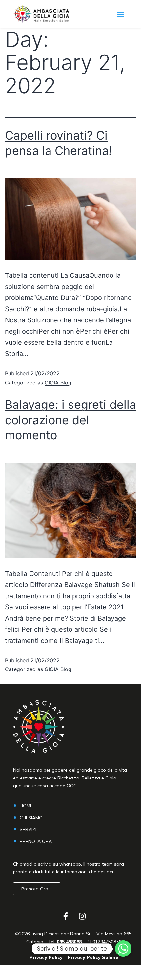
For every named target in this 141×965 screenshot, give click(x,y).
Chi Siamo (31, 818)
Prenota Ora (36, 841)
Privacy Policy (46, 957)
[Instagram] (82, 916)
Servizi (28, 829)
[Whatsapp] (123, 948)
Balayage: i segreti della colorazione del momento (70, 420)
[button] (121, 14)
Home (26, 806)
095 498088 (68, 942)
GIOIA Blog (58, 382)
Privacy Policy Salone (93, 957)
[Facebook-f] (65, 916)
